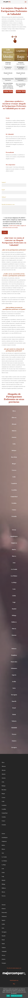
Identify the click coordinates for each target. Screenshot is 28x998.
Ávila (14, 444)
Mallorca (14, 622)
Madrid (14, 609)
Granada (14, 516)
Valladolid (14, 727)
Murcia (14, 628)
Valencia (14, 721)
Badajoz (14, 450)
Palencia (14, 648)
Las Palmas (14, 576)
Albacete (14, 417)
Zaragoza (14, 747)
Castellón (14, 490)
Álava (14, 411)
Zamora (14, 741)
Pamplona (14, 655)
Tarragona (14, 694)
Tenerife (14, 701)
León (14, 589)
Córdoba (14, 503)
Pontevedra (14, 661)
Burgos (14, 463)
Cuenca (14, 509)
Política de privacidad (16, 995)
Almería (14, 430)
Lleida (14, 595)
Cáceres (14, 470)
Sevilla (14, 681)
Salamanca (14, 668)
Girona (14, 529)
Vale (8, 995)
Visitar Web (8, 91)
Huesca (14, 556)
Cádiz (14, 477)
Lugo (14, 602)
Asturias (14, 437)
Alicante (14, 424)
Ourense (14, 635)
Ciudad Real (14, 496)
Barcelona (14, 457)
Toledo (14, 714)
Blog (14, 983)
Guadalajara (14, 536)
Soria (14, 688)
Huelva (14, 549)
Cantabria (14, 483)
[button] (25, 2)
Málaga (14, 615)
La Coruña (14, 569)
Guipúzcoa (14, 543)
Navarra (3, 895)
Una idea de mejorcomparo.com (14, 968)
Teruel (14, 708)
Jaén (14, 562)
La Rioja (14, 582)
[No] (26, 992)
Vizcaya (14, 734)
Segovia (14, 675)
